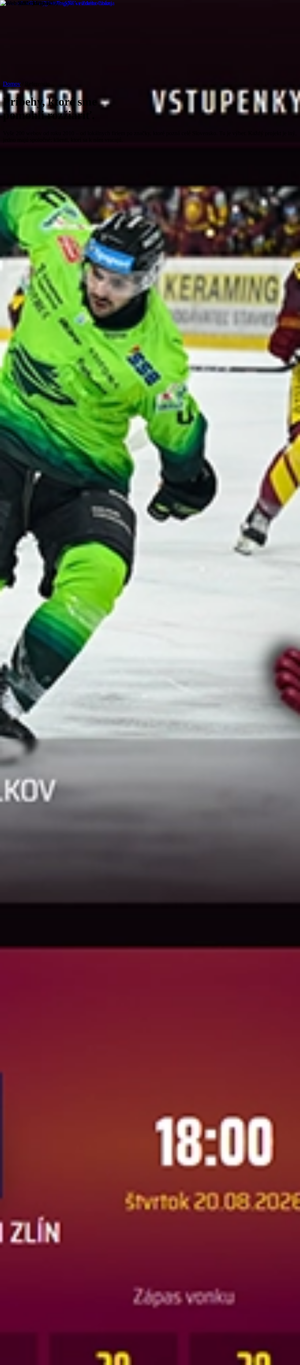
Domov (11, 84)
